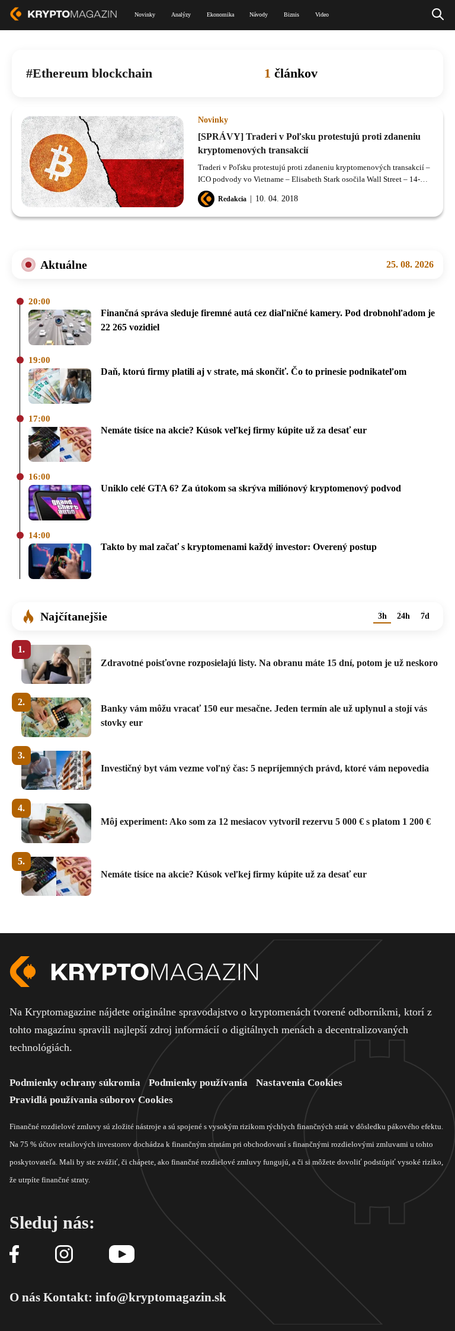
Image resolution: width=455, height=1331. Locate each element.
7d (425, 616)
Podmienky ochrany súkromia (74, 1082)
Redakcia (232, 199)
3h (382, 616)
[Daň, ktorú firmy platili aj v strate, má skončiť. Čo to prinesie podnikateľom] (59, 387)
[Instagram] (64, 1255)
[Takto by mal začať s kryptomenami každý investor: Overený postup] (59, 562)
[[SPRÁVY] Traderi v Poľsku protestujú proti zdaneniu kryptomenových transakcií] (102, 161)
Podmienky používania (198, 1082)
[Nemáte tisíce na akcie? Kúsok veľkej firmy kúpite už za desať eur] (59, 445)
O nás (24, 1297)
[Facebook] (14, 1255)
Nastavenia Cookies (299, 1082)
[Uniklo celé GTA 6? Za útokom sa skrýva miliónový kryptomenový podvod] (59, 503)
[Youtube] (121, 1255)
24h (403, 616)
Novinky (213, 120)
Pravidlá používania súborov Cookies (91, 1099)
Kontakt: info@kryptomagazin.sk (134, 1297)
